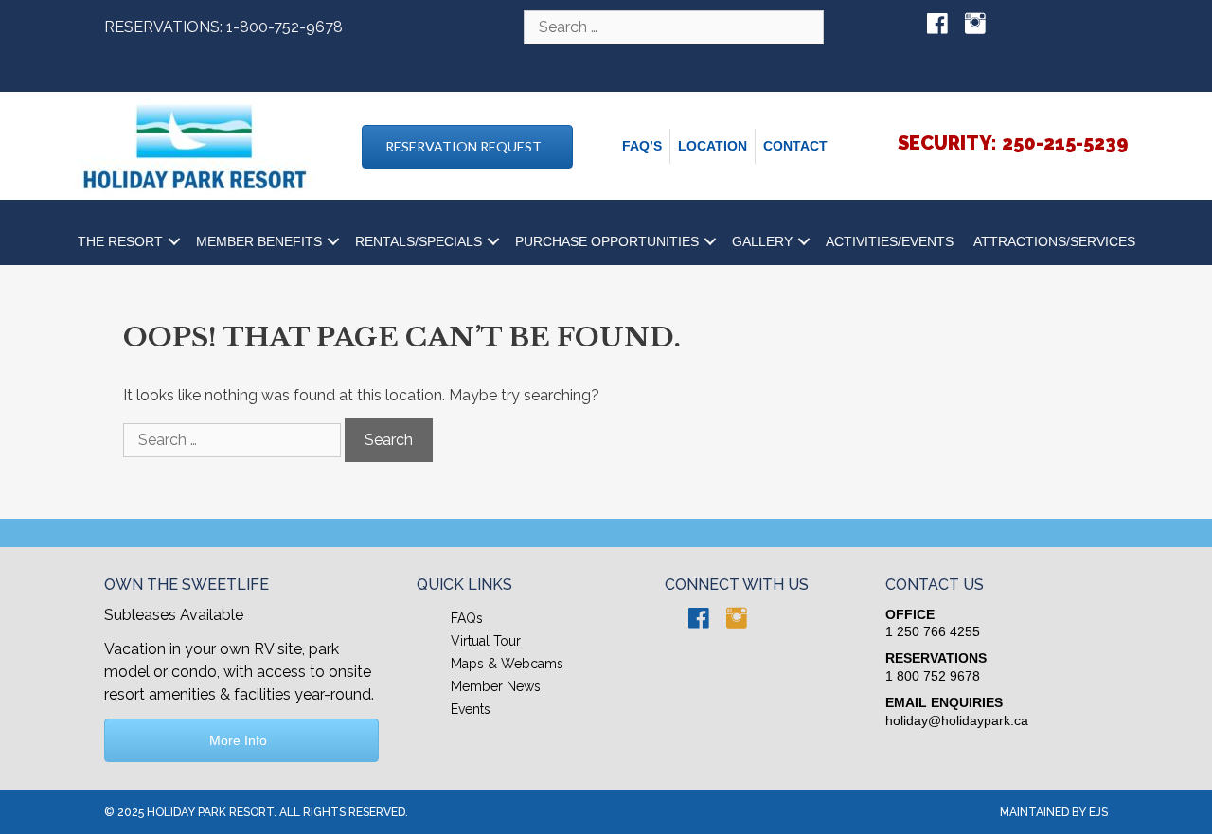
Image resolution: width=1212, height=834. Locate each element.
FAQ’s (642, 145)
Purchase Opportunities (607, 241)
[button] (467, 147)
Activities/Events (890, 241)
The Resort (120, 241)
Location (712, 145)
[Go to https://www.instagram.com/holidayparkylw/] (975, 25)
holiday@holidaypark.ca (956, 720)
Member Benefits (259, 241)
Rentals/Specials (418, 241)
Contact (795, 145)
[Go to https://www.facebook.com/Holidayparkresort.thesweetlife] (937, 25)
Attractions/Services (1054, 241)
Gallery (762, 241)
